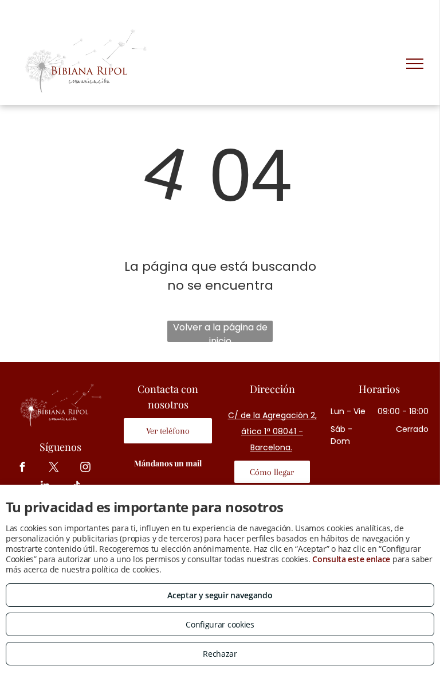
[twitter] (54, 468)
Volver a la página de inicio (220, 331)
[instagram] (85, 468)
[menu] (415, 64)
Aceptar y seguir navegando (219, 595)
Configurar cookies (220, 624)
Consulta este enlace (351, 559)
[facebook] (22, 468)
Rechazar (220, 653)
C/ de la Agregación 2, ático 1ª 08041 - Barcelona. (272, 431)
